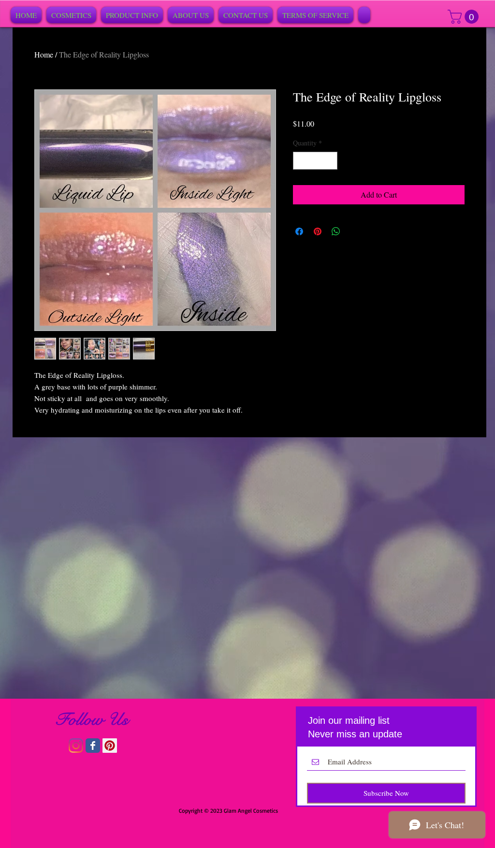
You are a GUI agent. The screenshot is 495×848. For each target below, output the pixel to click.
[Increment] (330, 160)
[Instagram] (76, 745)
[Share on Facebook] (299, 231)
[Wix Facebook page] (93, 745)
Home (43, 54)
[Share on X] (354, 231)
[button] (465, 17)
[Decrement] (300, 160)
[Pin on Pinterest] (317, 231)
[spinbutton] (315, 160)
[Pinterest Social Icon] (109, 745)
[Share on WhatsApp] (336, 231)
